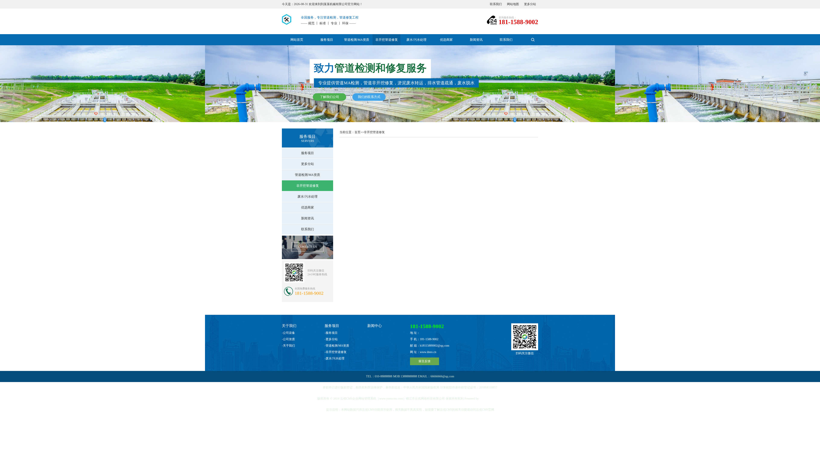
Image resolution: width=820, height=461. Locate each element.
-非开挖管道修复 (336, 352)
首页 (357, 132)
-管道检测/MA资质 (337, 345)
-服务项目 (331, 332)
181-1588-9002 (518, 21)
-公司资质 (288, 339)
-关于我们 (288, 345)
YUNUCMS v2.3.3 (491, 398)
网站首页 (296, 39)
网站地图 (513, 4)
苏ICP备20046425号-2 (410, 420)
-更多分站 (331, 339)
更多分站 (530, 4)
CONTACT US (307, 246)
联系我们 (496, 4)
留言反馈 (424, 361)
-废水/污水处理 (334, 358)
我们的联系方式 (369, 97)
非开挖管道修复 (374, 132)
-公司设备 (288, 332)
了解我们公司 (329, 97)
